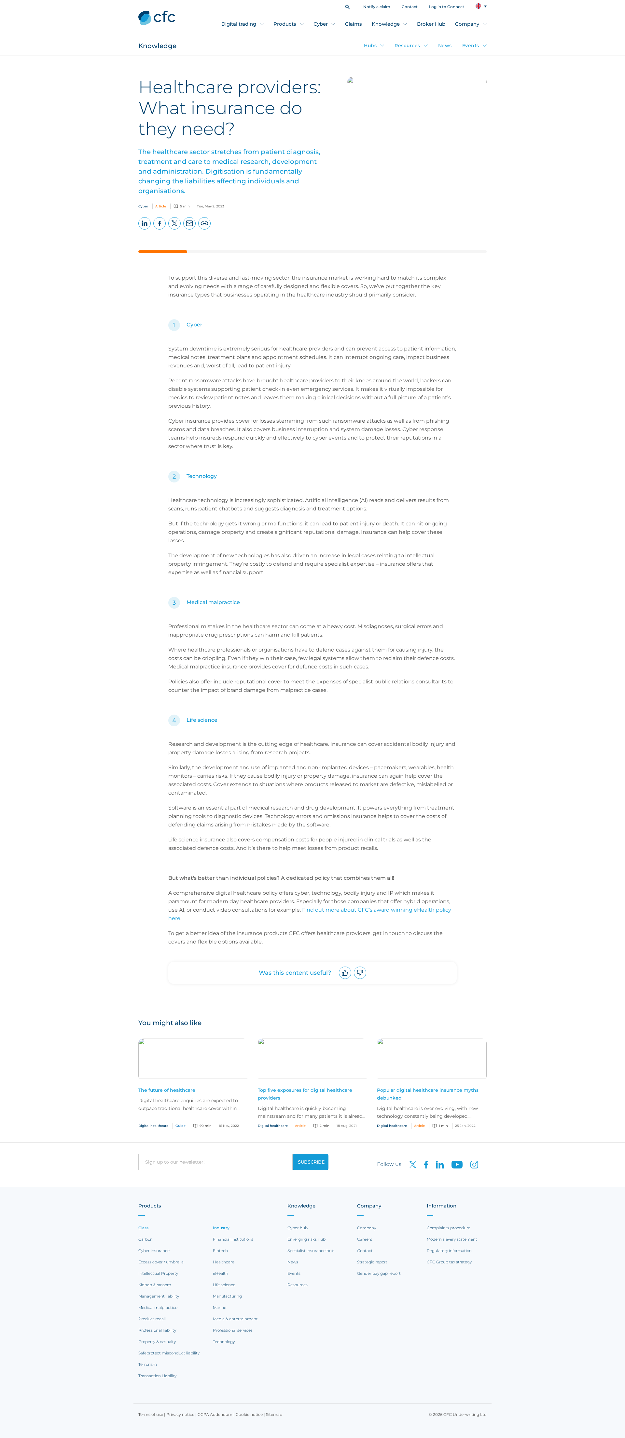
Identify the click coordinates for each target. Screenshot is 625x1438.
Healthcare (223, 1262)
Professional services (233, 1330)
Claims (353, 24)
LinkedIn (145, 229)
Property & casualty (157, 1341)
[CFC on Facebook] (423, 1164)
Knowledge (386, 24)
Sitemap (274, 1414)
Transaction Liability (157, 1375)
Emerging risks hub (306, 1239)
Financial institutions (233, 1239)
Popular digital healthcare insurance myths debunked (428, 1094)
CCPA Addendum (215, 1414)
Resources (407, 45)
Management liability (158, 1296)
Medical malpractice (157, 1307)
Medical (197, 602)
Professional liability (157, 1330)
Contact (410, 6)
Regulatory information (449, 1250)
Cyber (320, 24)
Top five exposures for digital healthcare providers (305, 1094)
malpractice (223, 602)
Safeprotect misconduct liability (169, 1353)
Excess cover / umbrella (161, 1262)
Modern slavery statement (452, 1239)
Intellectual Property (158, 1273)
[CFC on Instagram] (471, 1164)
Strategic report (372, 1262)
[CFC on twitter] (410, 1164)
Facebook (160, 229)
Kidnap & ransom (154, 1284)
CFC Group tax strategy (449, 1262)
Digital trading (238, 24)
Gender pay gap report (379, 1273)
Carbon (145, 1239)
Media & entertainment (235, 1318)
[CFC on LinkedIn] (437, 1164)
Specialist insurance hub (310, 1250)
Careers (364, 1239)
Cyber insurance (154, 1250)
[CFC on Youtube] (454, 1164)
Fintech (220, 1250)
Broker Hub (431, 24)
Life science (203, 720)
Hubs (370, 45)
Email (190, 229)
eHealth (220, 1273)
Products (284, 24)
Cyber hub (297, 1227)
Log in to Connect (446, 6)
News (445, 45)
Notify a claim (376, 6)
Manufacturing (227, 1296)
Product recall (152, 1318)
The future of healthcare (166, 1090)
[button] (347, 6)
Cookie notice (249, 1414)
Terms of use (150, 1414)
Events (470, 45)
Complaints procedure (448, 1227)
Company (467, 24)
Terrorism (147, 1364)
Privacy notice (180, 1414)
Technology (202, 476)
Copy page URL (205, 229)
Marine (219, 1307)
